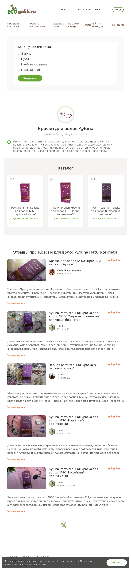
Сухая (25, 59)
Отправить (30, 78)
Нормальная (30, 70)
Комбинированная (35, 64)
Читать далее (16, 303)
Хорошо (116, 562)
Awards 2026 (58, 25)
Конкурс (118, 25)
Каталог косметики (37, 25)
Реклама (12, 556)
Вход (118, 9)
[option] (25, 201)
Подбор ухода (73, 25)
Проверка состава (13, 25)
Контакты (27, 556)
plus (88, 25)
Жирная (27, 53)
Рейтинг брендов (97, 25)
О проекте (43, 556)
